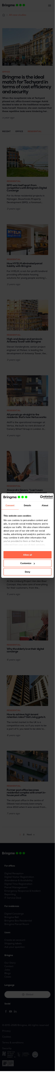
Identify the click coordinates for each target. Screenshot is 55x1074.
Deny (27, 572)
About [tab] (45, 505)
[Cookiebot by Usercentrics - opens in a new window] (40, 497)
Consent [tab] (10, 505)
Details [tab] (27, 505)
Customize (25, 563)
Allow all (27, 554)
